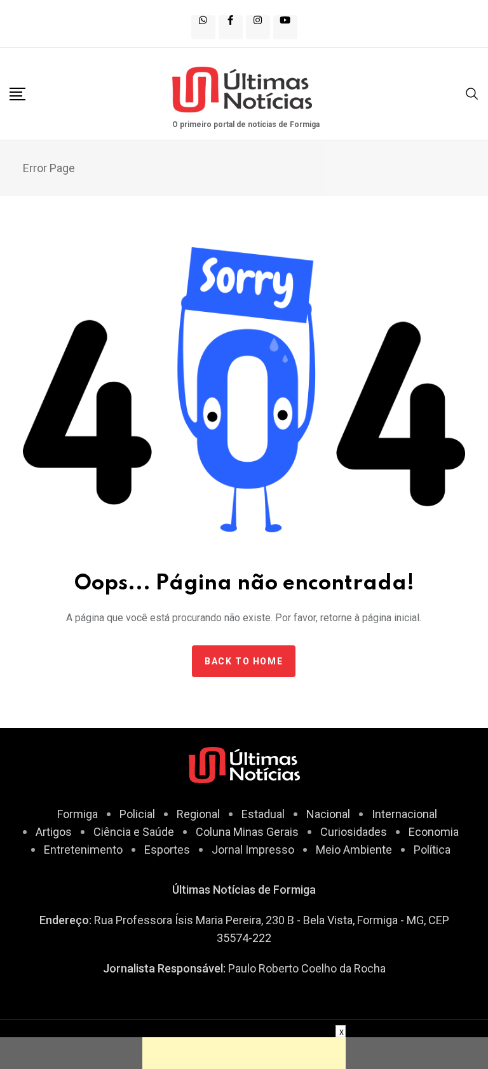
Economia (434, 831)
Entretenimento (83, 849)
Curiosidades (353, 831)
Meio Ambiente (354, 849)
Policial (137, 814)
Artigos (54, 831)
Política (432, 849)
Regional (198, 814)
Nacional (328, 814)
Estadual (263, 814)
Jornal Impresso (253, 849)
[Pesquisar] (472, 92)
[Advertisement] (244, 1053)
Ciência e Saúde (133, 831)
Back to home (244, 661)
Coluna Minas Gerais (247, 831)
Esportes (167, 849)
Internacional (404, 814)
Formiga (77, 814)
